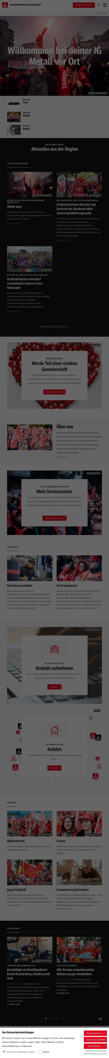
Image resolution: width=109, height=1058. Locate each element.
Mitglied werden (83, 4)
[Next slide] (100, 1018)
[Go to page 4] (56, 1018)
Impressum (102, 1054)
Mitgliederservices (53, 518)
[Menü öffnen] (105, 5)
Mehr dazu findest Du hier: (53, 326)
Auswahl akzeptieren (95, 1039)
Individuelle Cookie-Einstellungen (95, 1051)
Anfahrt (53, 767)
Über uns (61, 456)
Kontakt (53, 686)
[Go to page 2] (49, 1018)
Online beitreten (53, 391)
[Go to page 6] (63, 1018)
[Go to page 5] (59, 1018)
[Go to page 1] (46, 1018)
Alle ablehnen (94, 1046)
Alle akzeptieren (94, 1033)
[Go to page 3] (52, 1018)
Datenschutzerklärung (91, 1054)
